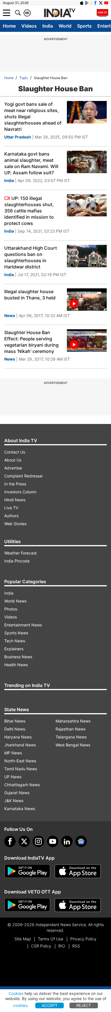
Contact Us (14, 452)
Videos (29, 26)
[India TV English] (59, 13)
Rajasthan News (70, 729)
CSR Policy (41, 945)
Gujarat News (16, 792)
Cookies (16, 993)
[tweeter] (24, 841)
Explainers (13, 648)
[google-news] (81, 841)
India (47, 26)
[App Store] (78, 871)
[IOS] (82, 3)
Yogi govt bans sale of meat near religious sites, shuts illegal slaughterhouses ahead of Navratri (32, 116)
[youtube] (52, 841)
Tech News (14, 640)
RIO (61, 945)
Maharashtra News (73, 721)
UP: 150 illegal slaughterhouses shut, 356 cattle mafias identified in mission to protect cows (29, 210)
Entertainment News (23, 624)
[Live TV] (102, 12)
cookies (20, 1005)
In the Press (15, 483)
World (65, 26)
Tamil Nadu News (20, 768)
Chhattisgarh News (22, 784)
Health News (16, 664)
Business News (18, 656)
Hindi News (14, 499)
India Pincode (17, 560)
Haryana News (18, 736)
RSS (76, 945)
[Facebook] (10, 841)
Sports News (16, 632)
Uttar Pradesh (17, 136)
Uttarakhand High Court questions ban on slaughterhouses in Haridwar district (30, 257)
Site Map (23, 938)
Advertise (13, 467)
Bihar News (14, 721)
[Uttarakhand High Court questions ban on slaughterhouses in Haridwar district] (87, 256)
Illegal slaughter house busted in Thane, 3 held (30, 295)
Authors (11, 515)
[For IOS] (78, 905)
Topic (23, 78)
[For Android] (27, 905)
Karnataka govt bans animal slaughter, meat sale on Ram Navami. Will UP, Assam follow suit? (31, 163)
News (9, 315)
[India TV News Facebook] (95, 3)
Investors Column (20, 491)
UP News (12, 776)
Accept (49, 1005)
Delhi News (14, 729)
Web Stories (15, 523)
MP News (13, 752)
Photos (10, 609)
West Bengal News (73, 744)
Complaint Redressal (23, 475)
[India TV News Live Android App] (27, 871)
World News (15, 601)
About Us (12, 460)
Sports (84, 26)
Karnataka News (19, 808)
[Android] (87, 3)
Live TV (11, 507)
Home (9, 26)
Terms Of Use (50, 938)
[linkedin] (67, 841)
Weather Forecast (20, 553)
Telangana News (71, 736)
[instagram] (38, 841)
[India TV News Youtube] (106, 3)
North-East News (20, 760)
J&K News (13, 800)
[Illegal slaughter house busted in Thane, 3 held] (87, 299)
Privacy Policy (83, 938)
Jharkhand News (20, 744)
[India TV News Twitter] (101, 3)
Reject (83, 1005)
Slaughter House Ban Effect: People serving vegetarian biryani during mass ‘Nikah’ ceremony (31, 342)
